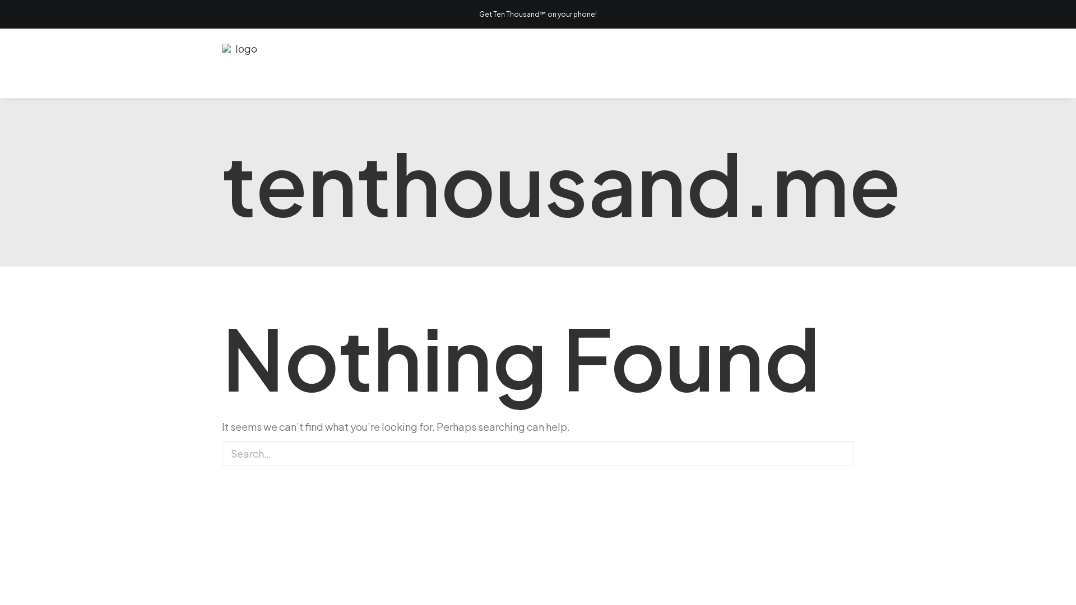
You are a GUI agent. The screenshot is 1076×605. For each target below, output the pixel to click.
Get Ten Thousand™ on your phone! (538, 14)
